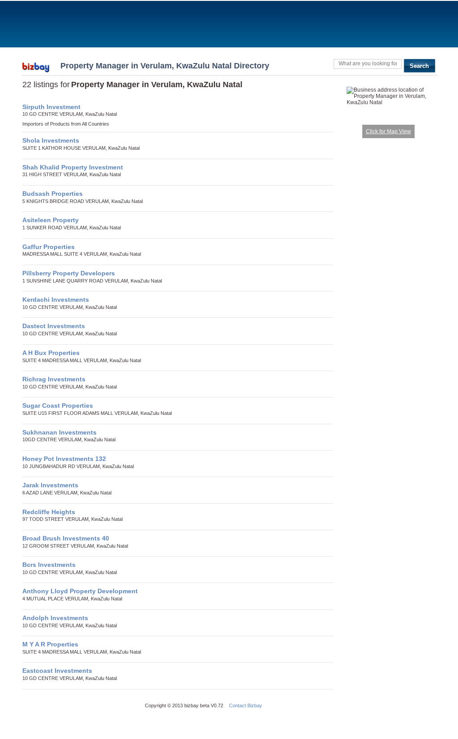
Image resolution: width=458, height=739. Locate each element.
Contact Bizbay (245, 705)
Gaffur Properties (48, 246)
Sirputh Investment (51, 106)
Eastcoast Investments (57, 670)
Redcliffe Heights (48, 511)
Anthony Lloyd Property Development (80, 591)
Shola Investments (50, 140)
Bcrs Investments (49, 564)
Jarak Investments (50, 485)
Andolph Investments (55, 617)
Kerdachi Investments (55, 299)
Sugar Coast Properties (57, 405)
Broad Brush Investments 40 (65, 538)
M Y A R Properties (50, 644)
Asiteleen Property (50, 220)
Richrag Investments (53, 379)
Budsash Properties (52, 193)
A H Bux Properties (51, 352)
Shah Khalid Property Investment (72, 167)
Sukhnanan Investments (59, 432)
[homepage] (35, 64)
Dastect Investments (53, 325)
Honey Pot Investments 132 (64, 458)
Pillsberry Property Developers (68, 273)
